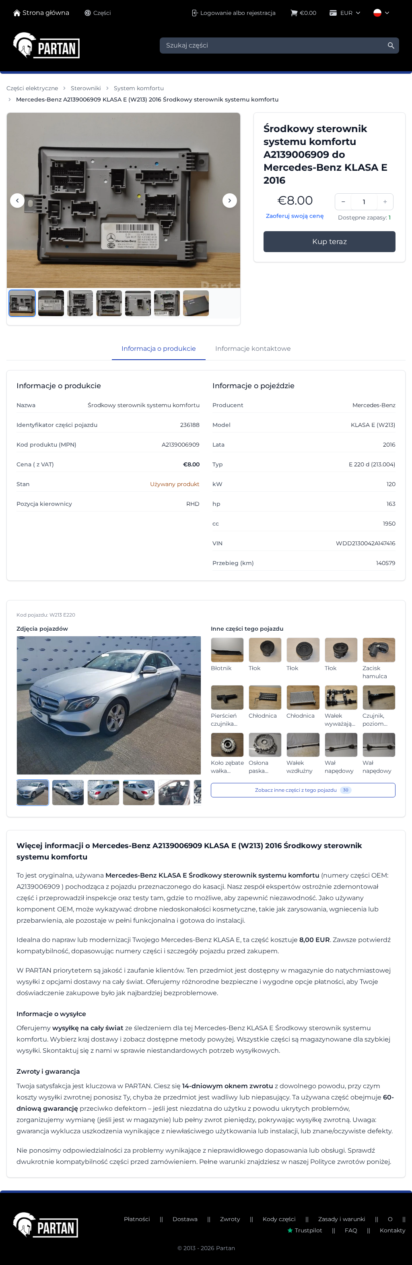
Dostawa (185, 1219)
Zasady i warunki (341, 1219)
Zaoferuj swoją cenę (295, 215)
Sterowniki (86, 88)
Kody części (279, 1219)
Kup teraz (329, 241)
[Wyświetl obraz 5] (138, 303)
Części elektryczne (32, 88)
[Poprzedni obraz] (17, 200)
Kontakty (393, 1230)
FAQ (351, 1230)
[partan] (45, 1225)
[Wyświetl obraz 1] (22, 303)
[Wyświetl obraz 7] (196, 303)
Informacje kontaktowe (253, 348)
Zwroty (230, 1219)
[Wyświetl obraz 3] (80, 303)
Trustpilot (308, 1230)
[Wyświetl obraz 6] (167, 303)
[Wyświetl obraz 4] (109, 303)
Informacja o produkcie (159, 348)
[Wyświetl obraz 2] (51, 303)
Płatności (137, 1219)
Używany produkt (175, 484)
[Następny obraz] (229, 200)
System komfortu (139, 88)
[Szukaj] (391, 45)
